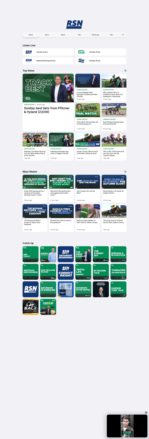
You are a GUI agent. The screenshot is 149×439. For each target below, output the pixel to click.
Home (31, 35)
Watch (63, 35)
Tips (79, 35)
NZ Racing (95, 35)
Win (111, 35)
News (47, 35)
